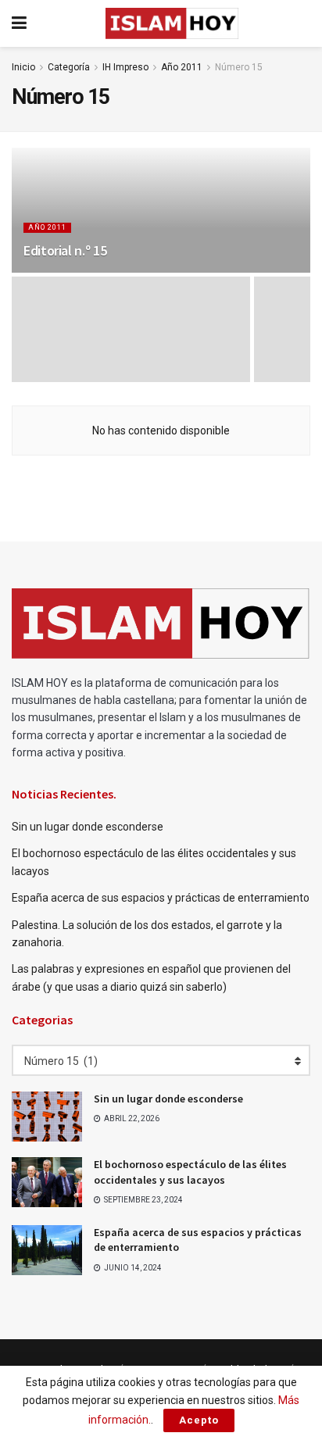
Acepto (199, 1420)
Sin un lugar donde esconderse (87, 826)
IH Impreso (125, 67)
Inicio (23, 67)
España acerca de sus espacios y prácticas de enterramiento (160, 898)
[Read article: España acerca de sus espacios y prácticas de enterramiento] (47, 1250)
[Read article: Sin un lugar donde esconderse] (47, 1117)
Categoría (69, 67)
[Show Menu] (19, 23)
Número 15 (239, 67)
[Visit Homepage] (172, 23)
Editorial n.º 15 (64, 250)
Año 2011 (181, 67)
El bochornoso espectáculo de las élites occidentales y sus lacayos (190, 1172)
